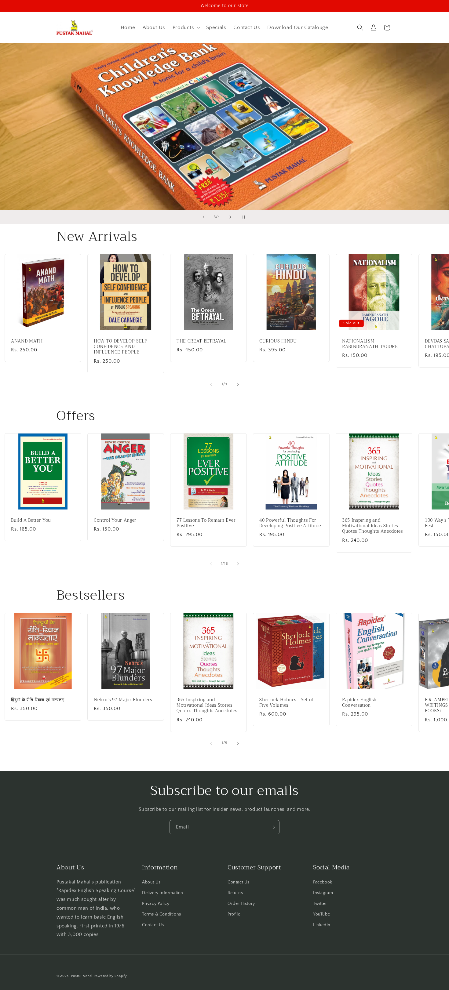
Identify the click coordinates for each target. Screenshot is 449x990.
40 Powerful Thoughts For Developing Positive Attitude (290, 523)
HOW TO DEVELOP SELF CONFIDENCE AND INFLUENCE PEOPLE (120, 347)
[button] (186, 27)
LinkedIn (321, 925)
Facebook (322, 881)
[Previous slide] (203, 217)
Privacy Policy (155, 903)
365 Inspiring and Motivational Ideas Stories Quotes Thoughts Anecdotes (372, 526)
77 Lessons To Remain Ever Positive (206, 523)
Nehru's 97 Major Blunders (123, 700)
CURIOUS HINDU (278, 341)
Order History (241, 903)
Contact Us (153, 925)
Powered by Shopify (110, 976)
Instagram (323, 892)
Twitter (320, 903)
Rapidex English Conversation (359, 702)
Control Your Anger (115, 520)
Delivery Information (162, 892)
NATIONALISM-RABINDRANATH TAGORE (370, 344)
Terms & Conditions (161, 914)
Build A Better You (31, 520)
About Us (151, 881)
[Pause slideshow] (245, 217)
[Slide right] (238, 384)
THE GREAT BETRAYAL (201, 341)
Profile (234, 914)
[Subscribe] (272, 827)
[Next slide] (230, 217)
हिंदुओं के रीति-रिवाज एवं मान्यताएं (37, 700)
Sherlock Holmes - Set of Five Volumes (286, 702)
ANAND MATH (27, 341)
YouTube (321, 914)
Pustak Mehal (82, 976)
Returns (235, 892)
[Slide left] (211, 384)
